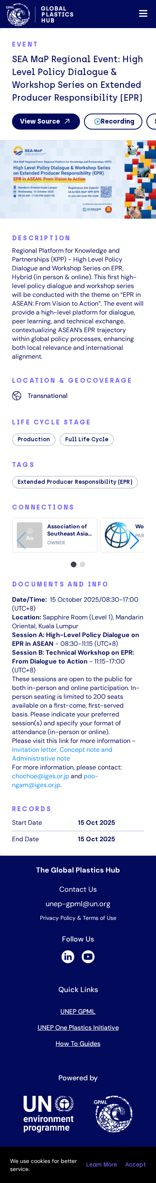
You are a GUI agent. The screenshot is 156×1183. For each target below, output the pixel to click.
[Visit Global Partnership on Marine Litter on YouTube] (88, 961)
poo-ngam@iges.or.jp (55, 780)
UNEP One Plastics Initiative (78, 1027)
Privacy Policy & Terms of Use (78, 917)
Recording (117, 121)
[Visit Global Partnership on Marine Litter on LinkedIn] (67, 961)
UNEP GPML (78, 1011)
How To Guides (78, 1043)
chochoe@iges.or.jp (40, 776)
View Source (40, 121)
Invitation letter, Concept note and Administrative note (62, 754)
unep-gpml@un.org (78, 904)
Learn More (101, 1164)
